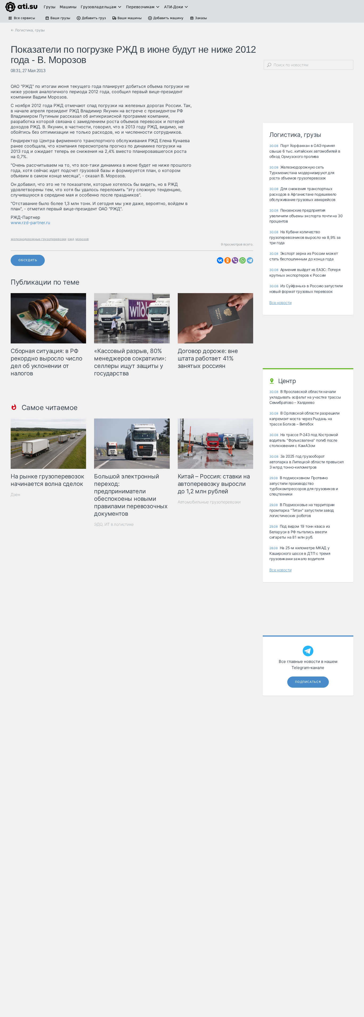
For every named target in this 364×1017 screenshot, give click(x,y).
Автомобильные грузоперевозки (209, 502)
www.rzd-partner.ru (30, 222)
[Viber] (235, 260)
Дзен (15, 494)
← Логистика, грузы (28, 30)
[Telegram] (250, 260)
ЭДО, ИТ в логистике (114, 524)
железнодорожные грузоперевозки (38, 239)
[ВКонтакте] (220, 260)
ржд (71, 239)
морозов (82, 239)
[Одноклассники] (227, 260)
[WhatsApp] (242, 260)
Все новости (280, 302)
